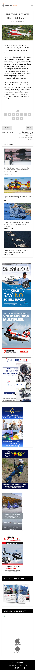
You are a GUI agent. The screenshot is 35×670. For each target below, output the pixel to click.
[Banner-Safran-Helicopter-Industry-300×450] (16, 401)
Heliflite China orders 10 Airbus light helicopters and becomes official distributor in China (17, 169)
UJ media (20, 663)
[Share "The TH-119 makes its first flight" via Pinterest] (21, 114)
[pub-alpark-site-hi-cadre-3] (12, 530)
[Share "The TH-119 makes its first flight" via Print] (21, 118)
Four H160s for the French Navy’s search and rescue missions (16, 251)
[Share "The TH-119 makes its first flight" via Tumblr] (17, 114)
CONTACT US (23, 666)
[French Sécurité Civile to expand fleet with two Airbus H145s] (17, 185)
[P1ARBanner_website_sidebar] (15, 488)
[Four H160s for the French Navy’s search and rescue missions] (17, 239)
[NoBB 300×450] (16, 307)
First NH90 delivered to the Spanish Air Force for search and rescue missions (16, 224)
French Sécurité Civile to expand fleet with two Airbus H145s (17, 197)
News (22, 21)
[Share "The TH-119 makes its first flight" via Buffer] (29, 114)
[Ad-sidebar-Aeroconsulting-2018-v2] (12, 446)
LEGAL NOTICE (12, 666)
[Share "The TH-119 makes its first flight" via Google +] (14, 114)
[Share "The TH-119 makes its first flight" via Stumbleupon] (14, 118)
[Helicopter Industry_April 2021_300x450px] (16, 354)
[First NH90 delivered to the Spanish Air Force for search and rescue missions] (17, 211)
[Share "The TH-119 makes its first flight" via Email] (17, 118)
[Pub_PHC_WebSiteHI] (12, 573)
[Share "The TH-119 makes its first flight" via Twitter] (10, 114)
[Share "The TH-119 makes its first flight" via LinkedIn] (25, 114)
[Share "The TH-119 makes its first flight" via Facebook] (6, 114)
